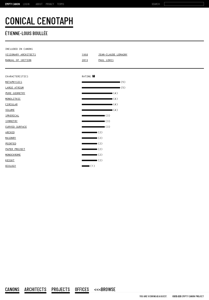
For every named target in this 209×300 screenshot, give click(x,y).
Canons (12, 289)
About (39, 4)
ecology (10, 165)
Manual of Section (18, 60)
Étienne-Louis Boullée (26, 33)
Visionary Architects (20, 54)
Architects (35, 289)
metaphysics (13, 82)
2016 (85, 60)
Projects (60, 289)
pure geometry (15, 93)
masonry (10, 138)
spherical (12, 115)
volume (10, 110)
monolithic (13, 98)
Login (26, 4)
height (10, 160)
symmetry (11, 121)
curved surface (16, 126)
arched (10, 132)
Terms (60, 4)
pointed (10, 143)
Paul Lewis (106, 60)
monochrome (13, 154)
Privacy (50, 4)
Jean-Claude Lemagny (112, 54)
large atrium (14, 87)
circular (11, 104)
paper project (15, 149)
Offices (82, 289)
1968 (85, 54)
